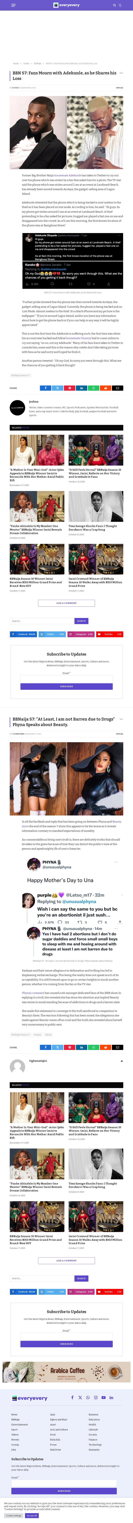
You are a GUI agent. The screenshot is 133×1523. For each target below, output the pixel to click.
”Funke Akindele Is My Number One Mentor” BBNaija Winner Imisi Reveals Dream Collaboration (36, 530)
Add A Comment (66, 603)
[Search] (115, 5)
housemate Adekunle (67, 175)
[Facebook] (13, 184)
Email (67, 673)
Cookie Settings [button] (13, 1515)
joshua (15, 88)
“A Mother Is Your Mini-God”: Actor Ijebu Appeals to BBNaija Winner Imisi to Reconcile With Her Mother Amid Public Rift (37, 475)
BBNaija (119, 88)
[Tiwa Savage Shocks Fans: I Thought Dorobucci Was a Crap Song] (96, 506)
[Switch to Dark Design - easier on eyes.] (120, 5)
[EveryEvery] (66, 5)
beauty (37, 1034)
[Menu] (13, 5)
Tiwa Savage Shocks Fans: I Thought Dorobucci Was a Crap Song (93, 528)
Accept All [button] (32, 1515)
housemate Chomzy (78, 338)
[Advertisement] (66, 36)
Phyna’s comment (33, 993)
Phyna (48, 1034)
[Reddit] (13, 206)
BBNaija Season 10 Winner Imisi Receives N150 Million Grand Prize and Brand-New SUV (36, 582)
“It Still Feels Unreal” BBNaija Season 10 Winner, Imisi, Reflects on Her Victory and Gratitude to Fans (95, 473)
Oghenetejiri (18, 734)
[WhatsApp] (13, 214)
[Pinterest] (13, 199)
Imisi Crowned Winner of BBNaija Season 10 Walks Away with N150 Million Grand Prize (95, 582)
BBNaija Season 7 (20, 375)
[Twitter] (13, 191)
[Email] (13, 221)
